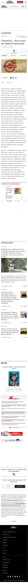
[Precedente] (3, 201)
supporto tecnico (20, 515)
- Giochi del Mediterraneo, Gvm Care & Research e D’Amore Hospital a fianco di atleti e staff (13, 402)
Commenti (5, 77)
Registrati (20, 486)
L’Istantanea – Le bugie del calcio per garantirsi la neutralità (9, 193)
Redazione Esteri (6, 306)
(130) (26, 306)
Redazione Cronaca (6, 286)
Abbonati (20, 2)
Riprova (14, 521)
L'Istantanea (6, 33)
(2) (18, 200)
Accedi (8, 486)
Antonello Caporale (7, 46)
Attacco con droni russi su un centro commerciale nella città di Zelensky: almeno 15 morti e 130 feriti (10, 331)
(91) (26, 322)
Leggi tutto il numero (14, 389)
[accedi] (25, 2)
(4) (26, 286)
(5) (26, 337)
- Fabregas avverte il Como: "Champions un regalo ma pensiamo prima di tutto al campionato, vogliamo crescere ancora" (13, 413)
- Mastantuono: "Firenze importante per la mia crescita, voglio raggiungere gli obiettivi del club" (13, 417)
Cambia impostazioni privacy (9, 537)
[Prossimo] (25, 201)
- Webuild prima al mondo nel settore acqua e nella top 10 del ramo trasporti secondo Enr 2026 (14, 424)
